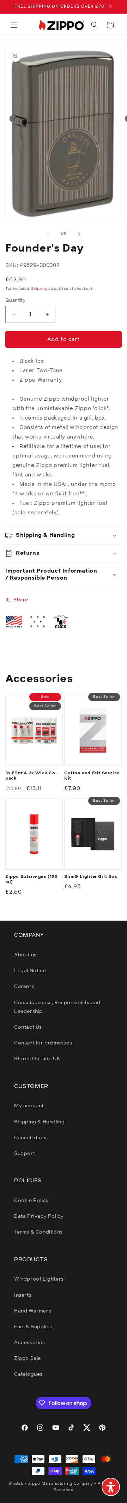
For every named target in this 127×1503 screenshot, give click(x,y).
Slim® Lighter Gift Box (90, 877)
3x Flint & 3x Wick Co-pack (31, 776)
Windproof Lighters (39, 1279)
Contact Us (28, 1027)
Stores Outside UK (37, 1058)
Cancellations (31, 1137)
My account (29, 1105)
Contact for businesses (43, 1043)
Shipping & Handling (39, 1122)
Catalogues (28, 1374)
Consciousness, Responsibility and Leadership (57, 1007)
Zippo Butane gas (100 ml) (31, 879)
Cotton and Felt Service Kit (92, 776)
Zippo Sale (27, 1358)
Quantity (15, 300)
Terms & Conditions (38, 1232)
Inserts (22, 1295)
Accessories (29, 1342)
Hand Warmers (32, 1311)
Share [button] (20, 599)
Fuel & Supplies (33, 1326)
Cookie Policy (31, 1200)
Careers (24, 986)
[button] (14, 25)
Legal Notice (30, 970)
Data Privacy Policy (39, 1216)
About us (25, 955)
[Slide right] (79, 234)
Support (24, 1153)
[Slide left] (48, 234)
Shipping (39, 288)
